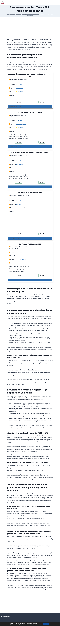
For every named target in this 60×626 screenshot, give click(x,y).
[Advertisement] (30, 28)
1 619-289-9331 (18, 120)
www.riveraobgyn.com (21, 124)
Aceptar (46, 624)
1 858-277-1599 (18, 252)
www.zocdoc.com (20, 255)
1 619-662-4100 (18, 160)
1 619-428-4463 (18, 200)
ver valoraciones (20, 91)
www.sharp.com (19, 88)
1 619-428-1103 (18, 84)
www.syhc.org (19, 204)
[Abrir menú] (57, 3)
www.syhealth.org (20, 164)
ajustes (39, 624)
